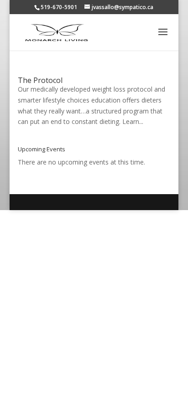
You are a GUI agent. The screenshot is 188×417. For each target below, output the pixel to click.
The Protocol (40, 80)
